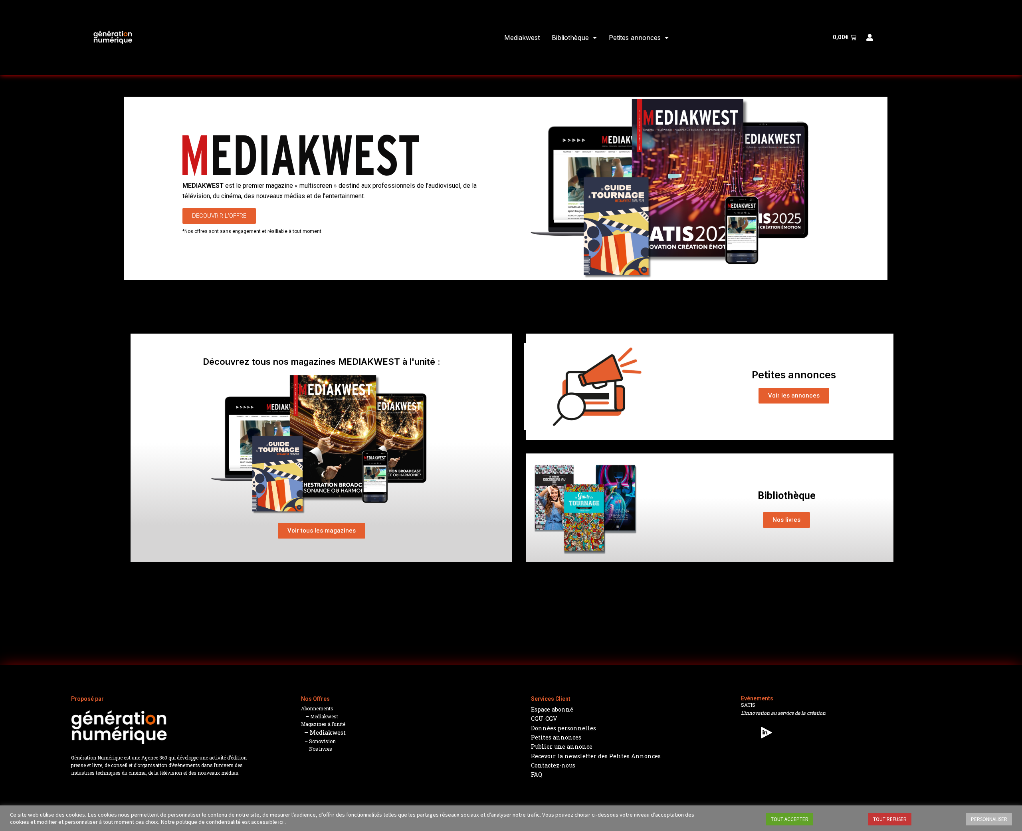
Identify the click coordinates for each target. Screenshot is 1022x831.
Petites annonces (635, 38)
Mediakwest (522, 38)
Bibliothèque (570, 38)
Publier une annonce (561, 746)
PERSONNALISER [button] (989, 819)
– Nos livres (316, 749)
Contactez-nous (553, 765)
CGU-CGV (544, 718)
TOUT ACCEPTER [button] (789, 819)
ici (280, 821)
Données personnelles (563, 728)
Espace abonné (552, 709)
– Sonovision (318, 741)
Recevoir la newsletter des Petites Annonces (596, 756)
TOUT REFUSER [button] (890, 819)
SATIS (748, 705)
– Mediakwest (319, 716)
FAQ (536, 774)
